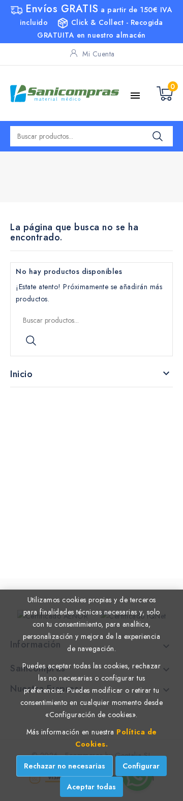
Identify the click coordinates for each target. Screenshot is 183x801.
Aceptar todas (91, 787)
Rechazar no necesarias (64, 766)
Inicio (21, 374)
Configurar (141, 766)
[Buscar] (157, 136)
